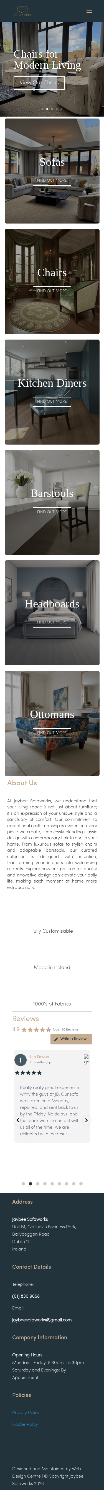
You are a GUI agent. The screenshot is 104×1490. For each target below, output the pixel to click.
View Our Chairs (39, 83)
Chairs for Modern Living (47, 59)
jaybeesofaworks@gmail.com (42, 1320)
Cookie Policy (25, 1424)
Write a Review (73, 1039)
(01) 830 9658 (26, 1296)
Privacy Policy (25, 1413)
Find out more (52, 181)
